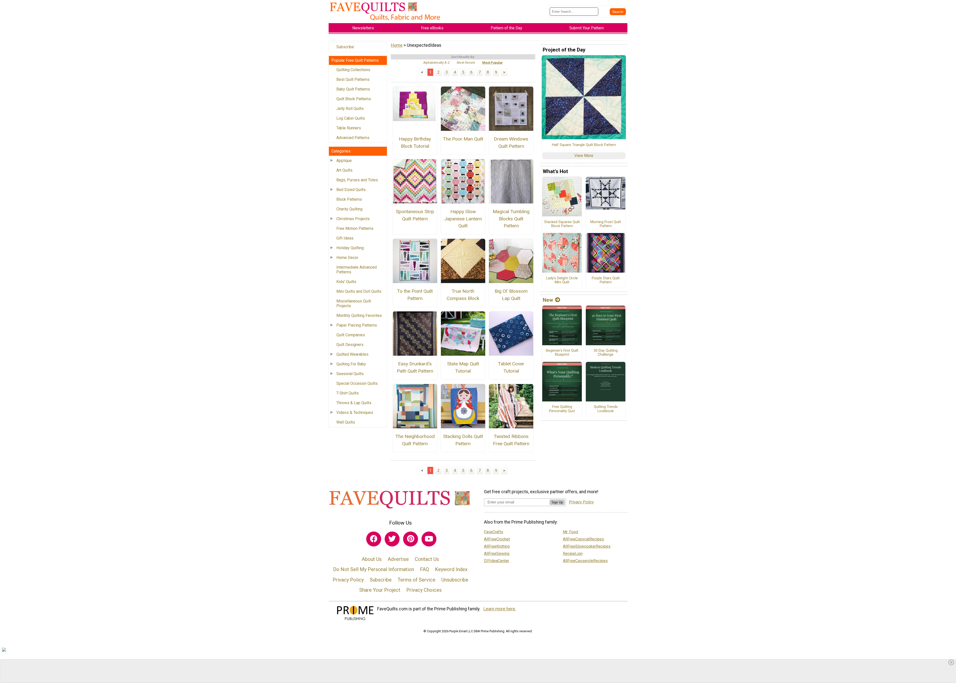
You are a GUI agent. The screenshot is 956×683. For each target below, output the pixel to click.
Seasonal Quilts (350, 373)
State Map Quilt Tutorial (463, 367)
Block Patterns (349, 199)
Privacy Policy (348, 580)
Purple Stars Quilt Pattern (606, 280)
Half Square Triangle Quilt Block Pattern (584, 145)
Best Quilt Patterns (352, 79)
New (548, 300)
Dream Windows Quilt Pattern (511, 142)
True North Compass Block (463, 294)
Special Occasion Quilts (357, 383)
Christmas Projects (353, 218)
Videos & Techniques (354, 412)
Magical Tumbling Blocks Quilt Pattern (511, 219)
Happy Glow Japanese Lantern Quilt (463, 219)
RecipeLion (573, 553)
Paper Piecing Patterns (356, 325)
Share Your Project (379, 590)
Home (397, 45)
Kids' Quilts (346, 281)
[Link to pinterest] (410, 539)
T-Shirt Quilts (347, 393)
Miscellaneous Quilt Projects (353, 303)
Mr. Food (570, 532)
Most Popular (492, 62)
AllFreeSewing (496, 553)
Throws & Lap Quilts (353, 402)
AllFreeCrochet (497, 539)
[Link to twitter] (392, 539)
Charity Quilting (349, 209)
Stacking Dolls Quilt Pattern (463, 440)
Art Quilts (344, 170)
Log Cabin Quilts (350, 118)
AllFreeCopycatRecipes (583, 539)
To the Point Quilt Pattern (415, 294)
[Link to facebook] (373, 539)
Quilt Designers (349, 344)
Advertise (398, 559)
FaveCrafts (493, 532)
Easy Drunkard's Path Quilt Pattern (415, 367)
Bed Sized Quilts (351, 189)
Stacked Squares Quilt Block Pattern (562, 224)
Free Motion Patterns (354, 228)
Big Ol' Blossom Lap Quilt (511, 294)
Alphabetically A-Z (436, 62)
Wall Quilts (345, 422)
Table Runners (348, 128)
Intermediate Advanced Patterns (356, 269)
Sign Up (557, 502)
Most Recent (466, 62)
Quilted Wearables (352, 354)
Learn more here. (499, 608)
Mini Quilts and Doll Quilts (358, 291)
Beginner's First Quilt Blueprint (562, 353)
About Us (372, 559)
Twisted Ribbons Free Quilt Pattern (511, 440)
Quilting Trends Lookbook (606, 409)
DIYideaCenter (496, 560)
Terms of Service (416, 580)
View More (583, 155)
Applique (344, 160)
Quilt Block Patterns (353, 99)
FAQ (424, 569)
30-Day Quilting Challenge (606, 353)
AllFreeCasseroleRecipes (585, 560)
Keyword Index (451, 569)
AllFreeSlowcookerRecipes (586, 546)
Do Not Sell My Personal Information (373, 569)
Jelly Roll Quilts (350, 108)
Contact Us (427, 559)
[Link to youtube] (428, 539)
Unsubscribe (454, 580)
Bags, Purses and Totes (357, 180)
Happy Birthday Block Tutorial (415, 142)
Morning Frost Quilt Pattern (605, 224)
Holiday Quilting (350, 247)
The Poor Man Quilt (463, 139)
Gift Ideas (345, 238)
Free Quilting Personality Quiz (562, 409)
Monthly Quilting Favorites (359, 315)
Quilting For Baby (351, 364)
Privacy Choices (424, 590)
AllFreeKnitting (497, 546)
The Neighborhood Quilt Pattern (415, 440)
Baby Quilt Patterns (353, 89)
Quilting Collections (353, 69)
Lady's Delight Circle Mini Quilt (562, 280)
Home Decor (347, 257)
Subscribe (345, 47)
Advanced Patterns (352, 137)
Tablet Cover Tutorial (511, 367)
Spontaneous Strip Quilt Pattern (415, 215)
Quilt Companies (350, 335)
